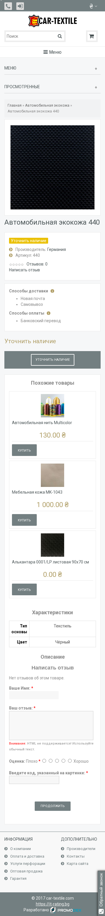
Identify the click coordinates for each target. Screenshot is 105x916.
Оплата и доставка (26, 856)
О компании (20, 848)
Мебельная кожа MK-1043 (37, 492)
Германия (56, 249)
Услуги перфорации (27, 863)
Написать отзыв (24, 270)
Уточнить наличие (53, 360)
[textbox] (35, 36)
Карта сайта (77, 863)
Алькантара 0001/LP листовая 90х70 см (50, 562)
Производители (80, 848)
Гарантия (18, 878)
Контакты (75, 856)
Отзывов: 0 (37, 264)
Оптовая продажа (26, 871)
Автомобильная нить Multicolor (42, 422)
